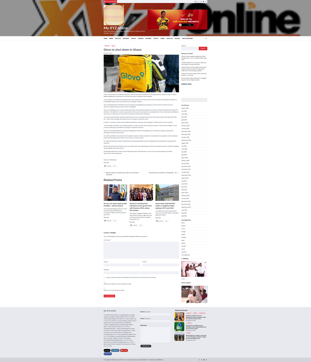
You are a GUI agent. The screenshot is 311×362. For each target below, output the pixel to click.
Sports (155, 38)
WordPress (159, 360)
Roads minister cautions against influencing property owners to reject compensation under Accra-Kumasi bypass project (193, 68)
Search (183, 46)
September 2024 (186, 175)
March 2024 (184, 192)
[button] (183, 268)
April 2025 (184, 155)
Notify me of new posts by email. (114, 290)
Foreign (140, 38)
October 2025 (185, 137)
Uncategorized (187, 38)
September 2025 (186, 140)
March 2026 (184, 123)
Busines (107, 46)
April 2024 (184, 190)
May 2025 (184, 152)
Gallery (177, 38)
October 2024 (185, 172)
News (111, 38)
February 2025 (185, 160)
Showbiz (148, 38)
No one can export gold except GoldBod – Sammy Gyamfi (115, 205)
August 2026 (184, 108)
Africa (133, 38)
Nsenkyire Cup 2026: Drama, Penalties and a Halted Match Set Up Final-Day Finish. (196, 327)
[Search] (206, 38)
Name (106, 262)
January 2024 (185, 198)
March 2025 (184, 158)
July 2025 (184, 146)
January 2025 (185, 163)
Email (145, 262)
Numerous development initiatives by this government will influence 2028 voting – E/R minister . (141, 207)
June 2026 (184, 114)
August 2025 (184, 143)
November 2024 (185, 169)
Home (105, 38)
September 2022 (186, 207)
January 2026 (185, 128)
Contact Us (145, 346)
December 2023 (185, 201)
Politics (118, 38)
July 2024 (184, 181)
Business (126, 38)
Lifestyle (169, 38)
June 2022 (184, 210)
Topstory (183, 252)
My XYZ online (116, 28)
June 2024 (184, 184)
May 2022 (184, 213)
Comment (107, 240)
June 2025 (184, 149)
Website (106, 270)
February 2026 (185, 125)
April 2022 (184, 216)
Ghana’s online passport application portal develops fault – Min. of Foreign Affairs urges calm (194, 58)
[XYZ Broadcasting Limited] (194, 302)
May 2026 (184, 117)
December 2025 (185, 131)
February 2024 (185, 195)
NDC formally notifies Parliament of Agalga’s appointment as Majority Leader (193, 79)
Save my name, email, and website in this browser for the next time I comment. (131, 277)
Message (143, 325)
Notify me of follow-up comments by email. (117, 284)
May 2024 (184, 187)
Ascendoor (143, 360)
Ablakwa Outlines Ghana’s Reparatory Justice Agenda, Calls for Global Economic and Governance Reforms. (196, 318)
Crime (162, 38)
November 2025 (185, 134)
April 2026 (184, 120)
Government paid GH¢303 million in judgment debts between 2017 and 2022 (165, 206)
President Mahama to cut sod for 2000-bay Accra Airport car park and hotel (193, 63)
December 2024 (186, 166)
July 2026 (184, 111)
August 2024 (185, 178)
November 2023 (185, 204)
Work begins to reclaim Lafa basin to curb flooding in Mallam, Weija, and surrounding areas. (196, 337)
